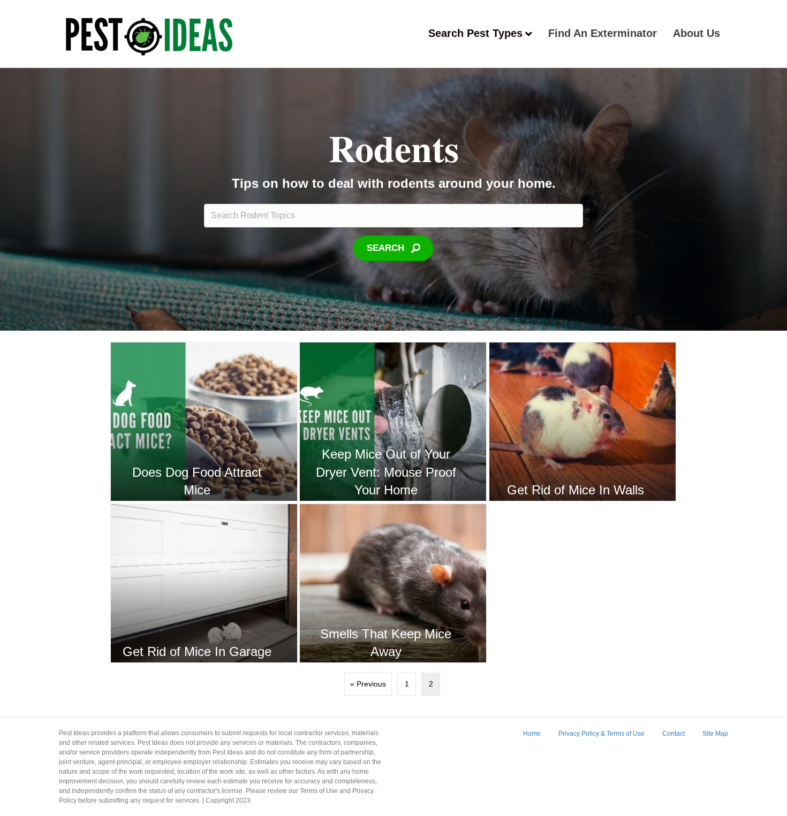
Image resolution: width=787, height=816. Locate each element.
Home (532, 733)
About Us (696, 33)
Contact (673, 733)
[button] (393, 248)
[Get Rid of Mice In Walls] (582, 421)
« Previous (368, 684)
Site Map (715, 733)
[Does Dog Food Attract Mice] (204, 421)
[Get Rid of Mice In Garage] (204, 583)
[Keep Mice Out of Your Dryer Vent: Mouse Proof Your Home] (393, 421)
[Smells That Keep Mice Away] (393, 583)
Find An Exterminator (602, 33)
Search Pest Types (475, 33)
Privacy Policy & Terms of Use (601, 733)
